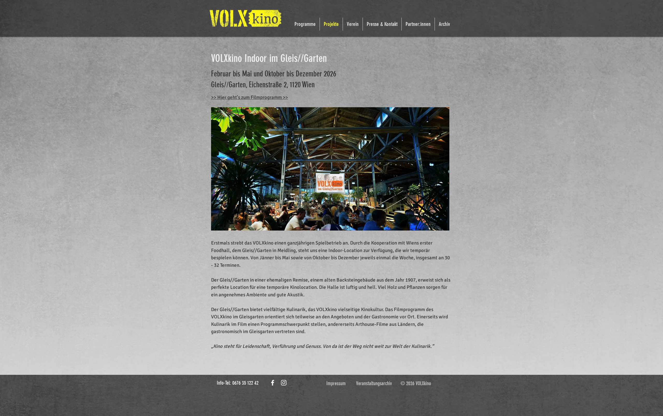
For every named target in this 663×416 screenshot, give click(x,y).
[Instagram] (283, 382)
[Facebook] (272, 382)
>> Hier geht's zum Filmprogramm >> (249, 97)
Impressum (336, 383)
